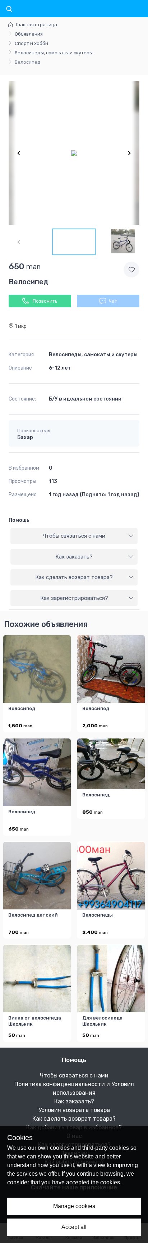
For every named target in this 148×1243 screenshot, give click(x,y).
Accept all (74, 1227)
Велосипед (21, 708)
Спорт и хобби (31, 43)
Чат (113, 301)
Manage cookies (74, 1206)
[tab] (74, 536)
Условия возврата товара (74, 1110)
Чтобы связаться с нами (74, 536)
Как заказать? (74, 556)
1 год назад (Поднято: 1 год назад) (94, 495)
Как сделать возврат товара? (74, 577)
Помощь (19, 520)
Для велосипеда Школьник (102, 1021)
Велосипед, (96, 794)
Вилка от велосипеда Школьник (34, 1021)
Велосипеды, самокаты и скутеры (54, 52)
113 (53, 481)
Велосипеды (97, 915)
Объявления (29, 34)
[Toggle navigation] (9, 9)
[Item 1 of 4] (74, 153)
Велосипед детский (33, 915)
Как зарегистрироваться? (74, 598)
